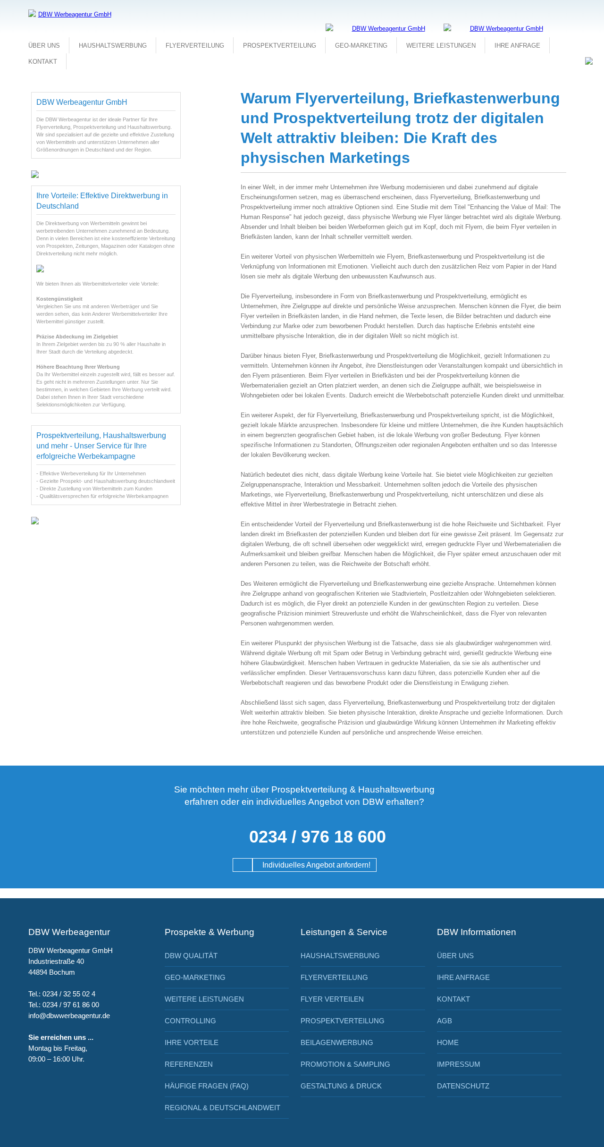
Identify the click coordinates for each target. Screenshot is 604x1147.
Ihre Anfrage (517, 45)
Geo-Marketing (361, 45)
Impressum (458, 1064)
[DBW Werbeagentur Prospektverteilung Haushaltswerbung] (503, 29)
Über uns (44, 45)
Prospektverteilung (279, 45)
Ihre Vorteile (191, 1042)
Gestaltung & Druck (341, 1086)
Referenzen (189, 1064)
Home (448, 1042)
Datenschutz (463, 1086)
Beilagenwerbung (337, 1042)
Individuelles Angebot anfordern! (314, 865)
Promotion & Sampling (345, 1064)
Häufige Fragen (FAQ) (207, 1086)
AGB (444, 1021)
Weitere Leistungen (441, 45)
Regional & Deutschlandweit (222, 1108)
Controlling (190, 1021)
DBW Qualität (191, 956)
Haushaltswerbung (113, 45)
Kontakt (42, 61)
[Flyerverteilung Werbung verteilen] (385, 29)
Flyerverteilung (195, 45)
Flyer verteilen (332, 999)
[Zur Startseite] (70, 14)
